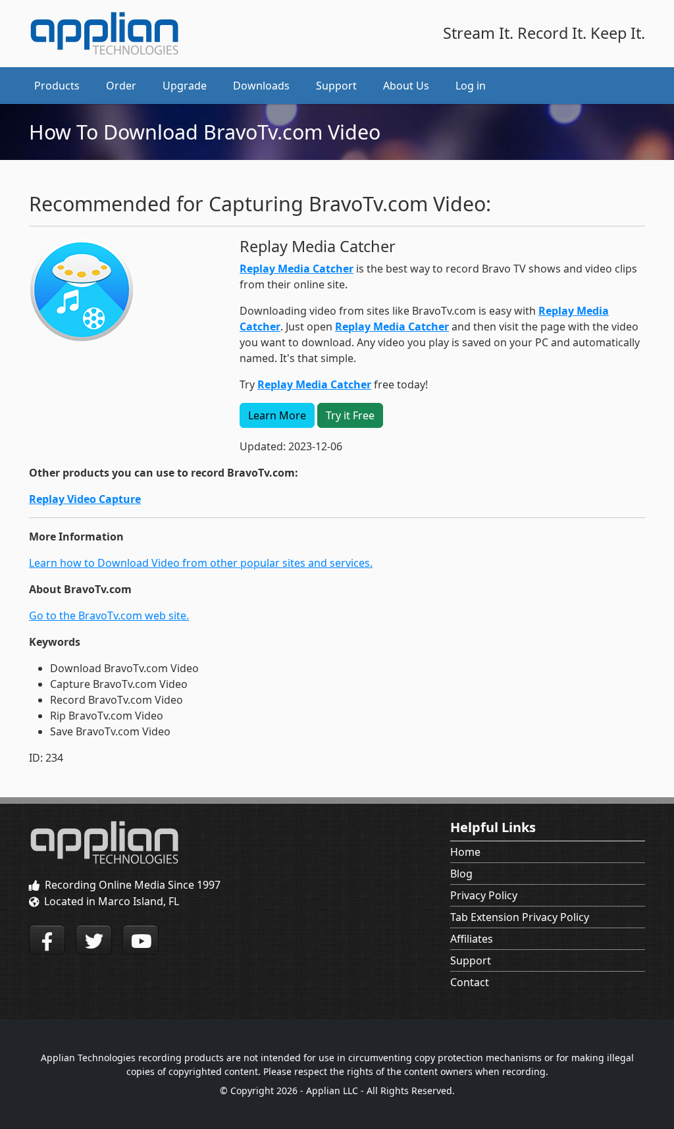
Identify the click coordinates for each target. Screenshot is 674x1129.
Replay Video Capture (85, 499)
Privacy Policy (483, 895)
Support (470, 960)
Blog (461, 873)
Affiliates (471, 939)
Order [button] (121, 85)
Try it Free (350, 415)
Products (57, 85)
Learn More (277, 415)
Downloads (261, 85)
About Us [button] (406, 85)
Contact (469, 982)
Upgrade (185, 85)
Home (465, 852)
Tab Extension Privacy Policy (519, 917)
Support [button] (336, 85)
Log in (470, 85)
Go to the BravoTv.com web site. (109, 615)
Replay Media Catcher (296, 268)
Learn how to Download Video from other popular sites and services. (201, 563)
